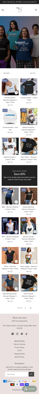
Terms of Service (19, 344)
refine (33, 73)
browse (6, 73)
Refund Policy (19, 357)
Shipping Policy (19, 354)
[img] (12, 333)
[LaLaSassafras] (19, 13)
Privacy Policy (19, 347)
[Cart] (36, 10)
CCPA (19, 351)
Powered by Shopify (19, 390)
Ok (31, 374)
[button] (8, 308)
